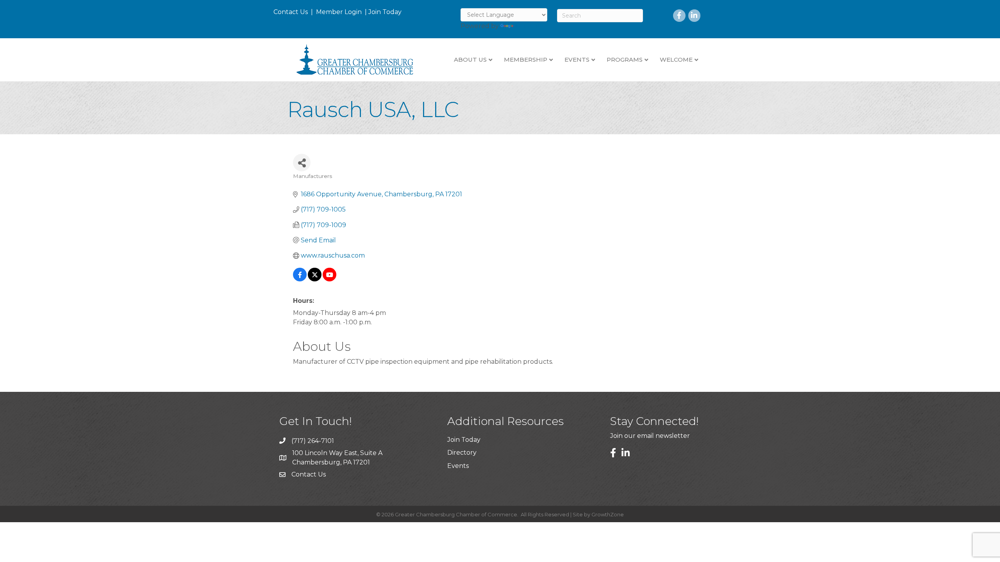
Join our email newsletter (650, 435)
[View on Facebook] (300, 279)
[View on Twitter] (314, 279)
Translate (529, 26)
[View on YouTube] (329, 279)
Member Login (339, 12)
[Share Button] (302, 162)
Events (458, 466)
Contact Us (290, 12)
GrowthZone (607, 514)
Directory (462, 452)
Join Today (385, 12)
